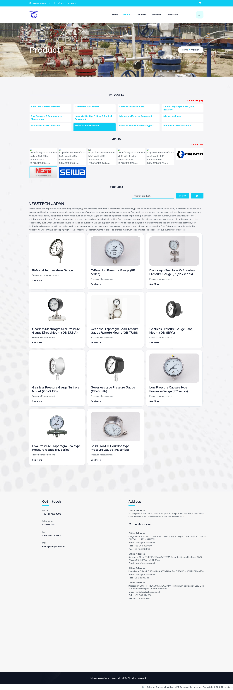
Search (182, 195)
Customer (156, 14)
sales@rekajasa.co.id (41, 3)
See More (37, 280)
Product (127, 14)
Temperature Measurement (177, 125)
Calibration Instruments (87, 106)
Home (115, 14)
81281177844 (49, 524)
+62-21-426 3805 (51, 513)
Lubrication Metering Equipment (135, 116)
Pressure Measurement (87, 125)
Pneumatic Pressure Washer (45, 125)
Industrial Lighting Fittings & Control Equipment (93, 118)
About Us (141, 14)
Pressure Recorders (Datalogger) (136, 125)
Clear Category (195, 100)
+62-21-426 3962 (51, 535)
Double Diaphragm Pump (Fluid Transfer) (178, 108)
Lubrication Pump (172, 116)
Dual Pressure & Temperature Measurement (46, 118)
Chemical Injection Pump (131, 106)
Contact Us (172, 14)
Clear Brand (197, 144)
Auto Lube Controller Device (45, 106)
